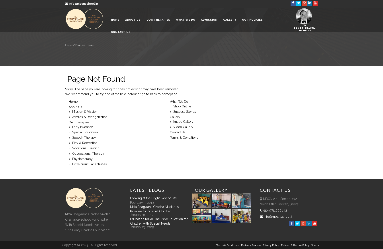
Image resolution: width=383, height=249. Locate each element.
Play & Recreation (85, 143)
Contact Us (121, 32)
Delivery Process (251, 245)
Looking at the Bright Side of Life (153, 198)
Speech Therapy (84, 137)
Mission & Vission (85, 111)
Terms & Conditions (184, 137)
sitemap (316, 245)
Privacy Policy (271, 245)
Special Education (85, 132)
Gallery (229, 19)
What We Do (185, 19)
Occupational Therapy (88, 153)
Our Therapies (158, 19)
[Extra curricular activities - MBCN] (202, 207)
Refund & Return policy (295, 245)
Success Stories (184, 111)
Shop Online (182, 106)
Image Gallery (183, 121)
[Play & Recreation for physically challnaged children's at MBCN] (241, 222)
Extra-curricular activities (89, 164)
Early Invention (82, 127)
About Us (133, 19)
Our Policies (252, 19)
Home (115, 19)
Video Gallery (183, 127)
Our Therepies (79, 122)
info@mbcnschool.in (83, 3)
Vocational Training (86, 148)
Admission (209, 19)
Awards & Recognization (89, 117)
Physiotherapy (82, 159)
